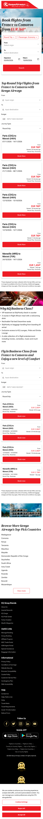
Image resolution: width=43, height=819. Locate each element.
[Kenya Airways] (6, 723)
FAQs (3, 700)
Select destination (11, 53)
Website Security (6, 668)
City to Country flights (21, 752)
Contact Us (5, 694)
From (6, 43)
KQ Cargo (4, 613)
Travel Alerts (5, 703)
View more (21, 591)
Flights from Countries (27, 749)
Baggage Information (8, 652)
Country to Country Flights (14, 746)
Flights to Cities (27, 744)
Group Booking (6, 636)
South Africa (6, 563)
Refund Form (5, 713)
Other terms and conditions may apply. (29, 286)
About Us (4, 607)
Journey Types (6, 124)
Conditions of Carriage (8, 665)
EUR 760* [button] (18, 29)
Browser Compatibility (8, 671)
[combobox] (22, 100)
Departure (7, 58)
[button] (27, 37)
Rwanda (4, 574)
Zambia (4, 577)
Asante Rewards (6, 610)
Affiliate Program (7, 639)
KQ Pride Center (6, 617)
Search (21, 68)
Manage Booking (7, 633)
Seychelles (5, 560)
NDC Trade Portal (7, 642)
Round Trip (8, 37)
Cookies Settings (21, 802)
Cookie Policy (5, 674)
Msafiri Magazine (7, 623)
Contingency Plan (7, 681)
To (5, 50)
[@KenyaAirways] (13, 723)
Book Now (21, 156)
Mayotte (4, 552)
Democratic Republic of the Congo (14, 556)
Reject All (21, 808)
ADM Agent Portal (7, 645)
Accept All (21, 815)
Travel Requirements (8, 707)
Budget (3, 114)
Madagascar (6, 535)
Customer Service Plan (8, 678)
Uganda (4, 570)
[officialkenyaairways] (20, 723)
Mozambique (6, 584)
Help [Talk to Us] (6, 697)
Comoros (4, 538)
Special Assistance (7, 649)
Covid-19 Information (8, 710)
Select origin (9, 45)
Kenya (3, 542)
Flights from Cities (12, 749)
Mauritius (5, 549)
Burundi (4, 581)
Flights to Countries (15, 744)
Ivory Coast (5, 567)
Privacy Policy (5, 661)
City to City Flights (29, 746)
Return (25, 58)
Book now (21, 416)
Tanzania (4, 545)
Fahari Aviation (6, 620)
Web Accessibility (7, 684)
